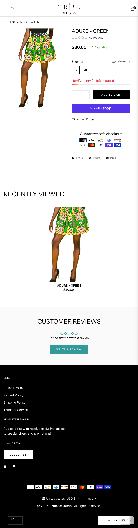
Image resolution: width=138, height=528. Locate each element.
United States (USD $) (61, 498)
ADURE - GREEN (69, 285)
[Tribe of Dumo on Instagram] (15, 466)
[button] (80, 37)
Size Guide (124, 61)
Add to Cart (114, 520)
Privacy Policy (13, 388)
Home (11, 21)
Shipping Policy (14, 402)
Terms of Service (16, 410)
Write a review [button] (69, 349)
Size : (77, 61)
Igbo (90, 498)
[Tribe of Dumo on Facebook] (6, 466)
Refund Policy (13, 395)
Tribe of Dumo (61, 506)
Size (12, 519)
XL (86, 70)
